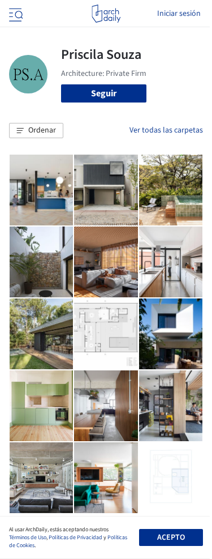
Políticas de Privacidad (75, 537)
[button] (36, 131)
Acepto (171, 537)
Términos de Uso (27, 537)
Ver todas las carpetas (166, 130)
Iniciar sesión (179, 14)
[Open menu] (15, 14)
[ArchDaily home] (106, 14)
